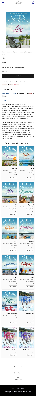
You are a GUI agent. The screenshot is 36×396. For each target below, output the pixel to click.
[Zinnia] (9, 265)
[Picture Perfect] (9, 301)
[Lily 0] (18, 30)
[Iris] (9, 192)
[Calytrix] (26, 228)
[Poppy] (26, 265)
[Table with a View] (26, 337)
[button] (18, 2)
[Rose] (9, 228)
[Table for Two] (26, 301)
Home (3, 52)
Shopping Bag (18, 379)
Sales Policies (18, 392)
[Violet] (26, 156)
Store (9, 52)
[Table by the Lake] (9, 337)
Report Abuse (27, 392)
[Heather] (9, 156)
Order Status (18, 373)
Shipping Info (9, 392)
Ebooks (15, 52)
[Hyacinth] (26, 192)
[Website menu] (2, 2)
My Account (18, 367)
